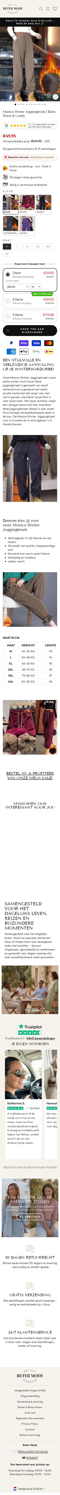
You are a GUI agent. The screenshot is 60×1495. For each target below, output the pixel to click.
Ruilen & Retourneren (30, 1407)
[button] (30, 274)
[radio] (11, 204)
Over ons (30, 1412)
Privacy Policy (30, 1423)
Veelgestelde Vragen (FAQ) (30, 1390)
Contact (30, 1429)
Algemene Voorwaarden (30, 1418)
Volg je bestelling (30, 1396)
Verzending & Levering (30, 1401)
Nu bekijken (30, 1216)
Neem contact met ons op (33, 1451)
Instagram (32, 1457)
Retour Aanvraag (30, 1435)
